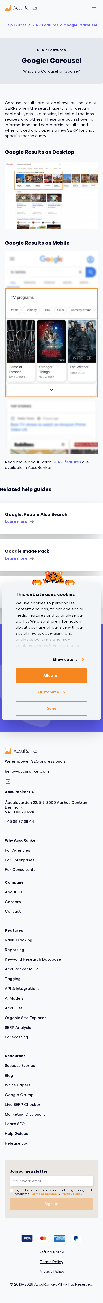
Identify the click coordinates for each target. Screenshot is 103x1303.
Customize (48, 692)
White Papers (18, 1085)
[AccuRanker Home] (21, 8)
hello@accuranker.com (27, 771)
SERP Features (45, 25)
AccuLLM (13, 1008)
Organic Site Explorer (25, 1017)
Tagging (13, 978)
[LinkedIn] (8, 782)
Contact (13, 911)
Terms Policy (51, 1262)
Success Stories (20, 1065)
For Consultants (20, 869)
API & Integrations (22, 988)
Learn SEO (15, 1124)
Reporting (14, 949)
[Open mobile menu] (94, 8)
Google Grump (19, 1095)
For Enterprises (20, 860)
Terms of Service (43, 1194)
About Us (13, 892)
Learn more (16, 521)
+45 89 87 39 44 (19, 822)
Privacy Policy (71, 1194)
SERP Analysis (18, 1027)
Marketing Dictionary (25, 1114)
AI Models (14, 998)
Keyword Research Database (33, 959)
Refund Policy (51, 1252)
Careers (13, 901)
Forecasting (16, 1037)
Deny (51, 708)
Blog (9, 1075)
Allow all (52, 675)
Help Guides (16, 25)
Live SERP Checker (23, 1104)
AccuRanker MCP (21, 969)
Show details (65, 659)
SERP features (67, 462)
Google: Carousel (80, 25)
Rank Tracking (18, 940)
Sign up (51, 1203)
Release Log (17, 1143)
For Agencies (17, 850)
